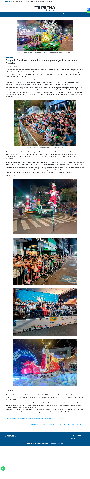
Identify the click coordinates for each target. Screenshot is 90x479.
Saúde (63, 14)
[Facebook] (88, 9)
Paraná (33, 14)
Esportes (45, 14)
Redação (15, 66)
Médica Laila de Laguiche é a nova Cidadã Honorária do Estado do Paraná (28, 418)
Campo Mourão (14, 14)
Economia (52, 14)
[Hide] (89, 14)
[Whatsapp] (88, 12)
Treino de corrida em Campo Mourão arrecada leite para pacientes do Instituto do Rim (30, 1)
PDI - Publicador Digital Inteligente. (56, 443)
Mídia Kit (73, 438)
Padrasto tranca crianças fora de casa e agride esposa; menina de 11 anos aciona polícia (57, 424)
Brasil (58, 14)
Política (39, 14)
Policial (22, 14)
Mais (68, 14)
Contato (74, 14)
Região (27, 14)
